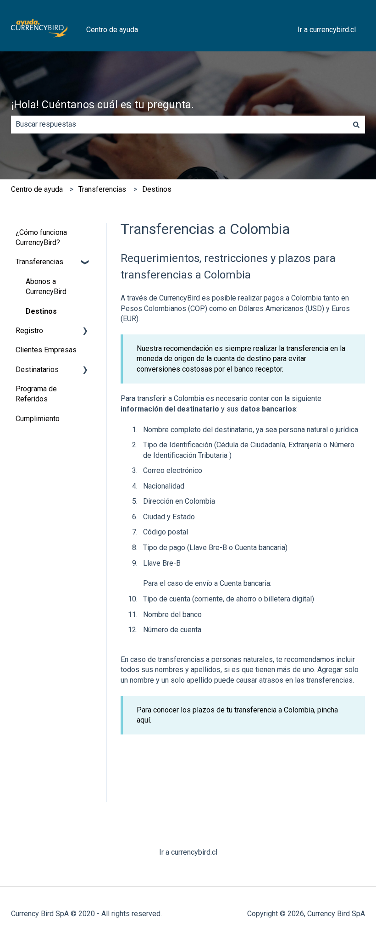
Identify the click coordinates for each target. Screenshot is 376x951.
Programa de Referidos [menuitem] (36, 393)
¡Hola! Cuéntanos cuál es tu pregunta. (102, 105)
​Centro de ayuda (37, 189)
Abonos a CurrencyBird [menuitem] (46, 286)
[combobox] (179, 124)
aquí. (144, 720)
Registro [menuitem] (29, 330)
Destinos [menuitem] (41, 311)
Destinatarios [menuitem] (37, 369)
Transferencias (102, 189)
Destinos (156, 189)
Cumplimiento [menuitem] (38, 418)
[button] (85, 262)
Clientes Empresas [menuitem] (46, 349)
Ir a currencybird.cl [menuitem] (188, 852)
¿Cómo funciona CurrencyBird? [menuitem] (41, 237)
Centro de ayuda (112, 29)
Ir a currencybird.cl (327, 29)
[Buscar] (356, 124)
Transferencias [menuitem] (39, 261)
